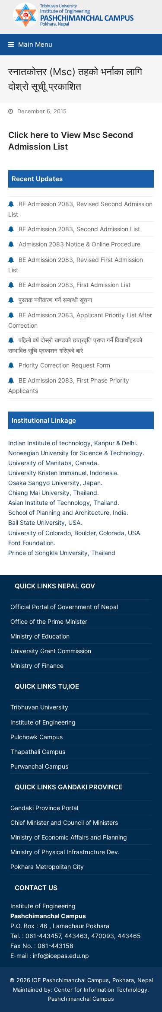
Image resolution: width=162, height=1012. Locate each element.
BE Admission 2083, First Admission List (74, 284)
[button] (30, 44)
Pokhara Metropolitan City (47, 866)
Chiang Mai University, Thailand (52, 492)
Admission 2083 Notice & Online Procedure (79, 244)
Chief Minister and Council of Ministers (64, 822)
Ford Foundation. (31, 542)
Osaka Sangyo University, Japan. (55, 482)
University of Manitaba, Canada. (53, 462)
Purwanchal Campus (39, 766)
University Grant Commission (50, 650)
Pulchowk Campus (36, 737)
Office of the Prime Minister (48, 621)
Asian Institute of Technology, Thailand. (63, 502)
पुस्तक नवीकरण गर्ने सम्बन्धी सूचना (55, 299)
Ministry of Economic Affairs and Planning (68, 837)
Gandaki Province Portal (44, 807)
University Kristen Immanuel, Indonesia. (63, 472)
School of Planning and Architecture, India (67, 512)
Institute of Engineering (43, 722)
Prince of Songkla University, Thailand (61, 552)
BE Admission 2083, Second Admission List (79, 229)
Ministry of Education (40, 636)
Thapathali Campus (37, 751)
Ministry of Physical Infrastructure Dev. (65, 852)
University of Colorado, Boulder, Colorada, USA (74, 532)
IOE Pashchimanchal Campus (69, 980)
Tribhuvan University (39, 707)
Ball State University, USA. (45, 522)
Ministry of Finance (37, 665)
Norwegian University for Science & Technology (75, 453)
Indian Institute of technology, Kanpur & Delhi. (72, 443)
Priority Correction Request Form (64, 365)
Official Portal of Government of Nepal (64, 606)
